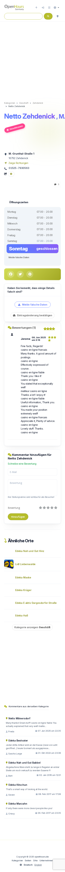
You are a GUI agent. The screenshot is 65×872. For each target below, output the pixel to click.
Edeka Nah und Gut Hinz (29, 551)
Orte (35, 860)
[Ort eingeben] (36, 7)
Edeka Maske (23, 577)
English (38, 865)
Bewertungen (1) (24, 327)
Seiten (28, 860)
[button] (56, 7)
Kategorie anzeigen (32, 627)
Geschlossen (16, 128)
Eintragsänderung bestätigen (34, 315)
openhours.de (41, 856)
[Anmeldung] (43, 7)
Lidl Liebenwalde (25, 564)
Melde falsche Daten (18, 257)
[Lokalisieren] (57, 16)
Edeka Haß (21, 615)
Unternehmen (46, 860)
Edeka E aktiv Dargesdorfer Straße (36, 602)
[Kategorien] (49, 7)
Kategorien (17, 860)
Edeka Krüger (23, 590)
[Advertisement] (32, 57)
